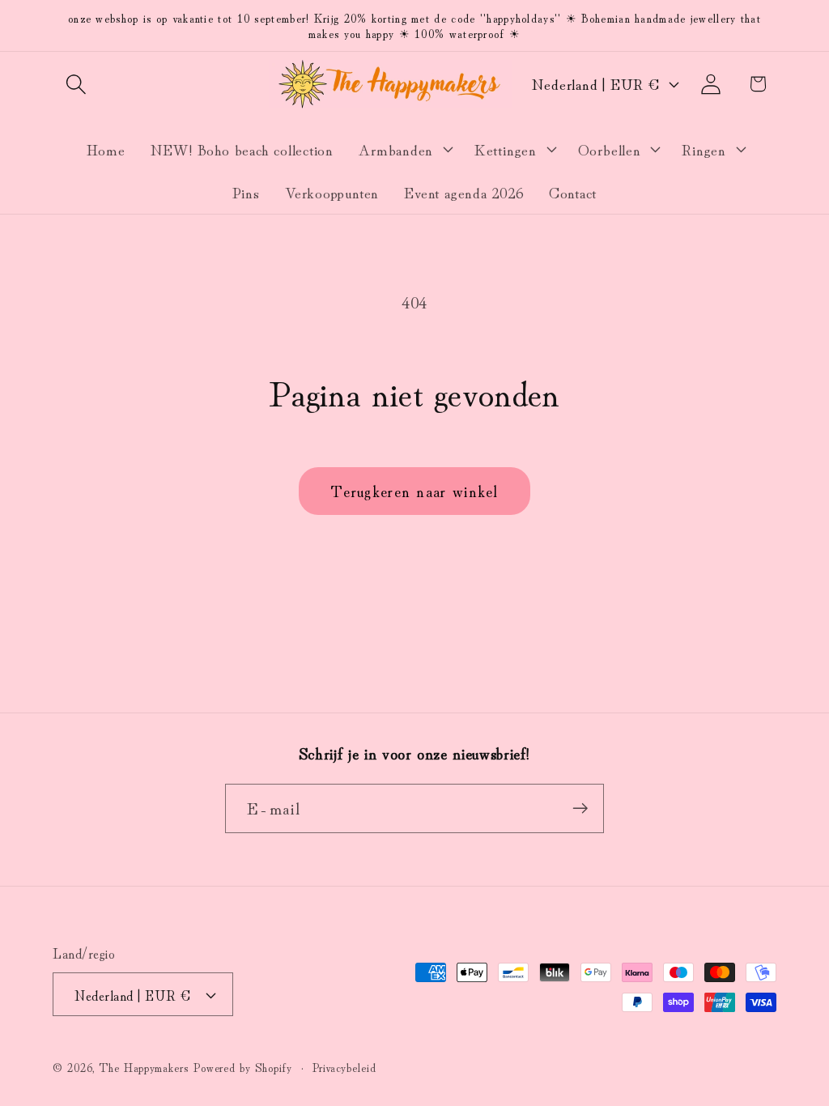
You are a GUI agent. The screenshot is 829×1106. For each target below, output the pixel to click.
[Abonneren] (580, 808)
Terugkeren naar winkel (414, 490)
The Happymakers (144, 1066)
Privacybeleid (344, 1066)
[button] (76, 84)
